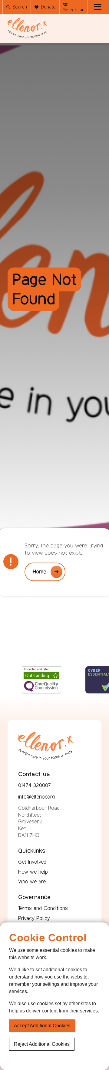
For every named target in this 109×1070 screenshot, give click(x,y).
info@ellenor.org (36, 797)
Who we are (32, 882)
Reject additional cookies (42, 1044)
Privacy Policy (34, 918)
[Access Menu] (97, 7)
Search (20, 6)
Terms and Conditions (43, 908)
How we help (33, 872)
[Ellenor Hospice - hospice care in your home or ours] (27, 28)
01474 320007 (34, 785)
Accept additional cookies (42, 1025)
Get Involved (32, 862)
